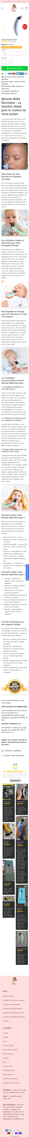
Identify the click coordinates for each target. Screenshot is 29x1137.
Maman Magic (16, 1136)
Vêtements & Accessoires (11, 1083)
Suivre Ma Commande (10, 1049)
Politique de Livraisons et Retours (14, 1000)
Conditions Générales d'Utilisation (14, 1017)
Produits (5, 1037)
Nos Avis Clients (8, 1045)
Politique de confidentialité (11, 1004)
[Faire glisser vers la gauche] (3, 26)
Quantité (3, 57)
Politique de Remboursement (12, 1008)
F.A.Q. (5, 1041)
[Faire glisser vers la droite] (26, 26)
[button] (2, 8)
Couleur (3, 49)
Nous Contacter (8, 1054)
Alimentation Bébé (9, 1070)
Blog (4, 1062)
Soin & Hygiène (8, 1074)
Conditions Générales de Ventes (13, 1013)
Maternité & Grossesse (10, 1078)
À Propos (6, 1021)
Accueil (5, 1033)
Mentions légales (8, 996)
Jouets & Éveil (7, 1066)
